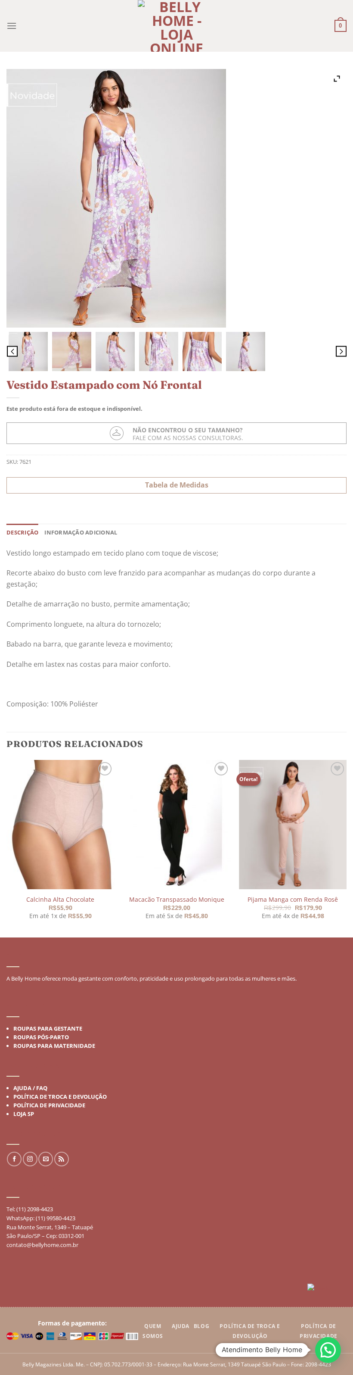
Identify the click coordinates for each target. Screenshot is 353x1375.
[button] (328, 1350)
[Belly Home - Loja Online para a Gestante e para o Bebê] (176, 26)
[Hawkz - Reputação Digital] (327, 1289)
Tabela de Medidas (176, 485)
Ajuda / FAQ (30, 1088)
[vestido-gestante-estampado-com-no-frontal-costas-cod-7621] (115, 351)
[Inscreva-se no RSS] (61, 1159)
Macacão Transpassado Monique (176, 899)
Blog (201, 1326)
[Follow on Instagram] (30, 1159)
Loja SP (23, 1114)
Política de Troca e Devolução (60, 1096)
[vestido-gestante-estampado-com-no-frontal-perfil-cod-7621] (245, 351)
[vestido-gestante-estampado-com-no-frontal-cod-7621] (28, 351)
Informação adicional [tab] (80, 532)
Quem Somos (152, 1331)
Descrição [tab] (22, 532)
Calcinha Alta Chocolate (60, 899)
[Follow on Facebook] (14, 1159)
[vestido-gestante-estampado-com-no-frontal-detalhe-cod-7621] (158, 351)
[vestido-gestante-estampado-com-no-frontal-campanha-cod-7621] (71, 351)
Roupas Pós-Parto (41, 1037)
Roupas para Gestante (47, 1028)
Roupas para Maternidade (54, 1046)
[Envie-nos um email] (45, 1159)
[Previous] (6, 848)
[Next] (346, 848)
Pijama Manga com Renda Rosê (293, 899)
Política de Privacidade (49, 1105)
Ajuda (180, 1326)
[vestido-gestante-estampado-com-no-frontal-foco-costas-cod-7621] (202, 351)
